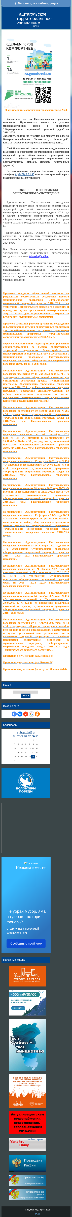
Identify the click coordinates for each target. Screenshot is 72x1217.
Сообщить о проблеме (26, 943)
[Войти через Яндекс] (25, 714)
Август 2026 (26, 732)
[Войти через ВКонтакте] (19, 714)
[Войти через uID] (14, 714)
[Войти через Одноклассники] (37, 714)
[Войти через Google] (31, 714)
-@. (39, 256)
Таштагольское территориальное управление (34, 19)
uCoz (37, 1213)
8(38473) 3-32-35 (24, 174)
